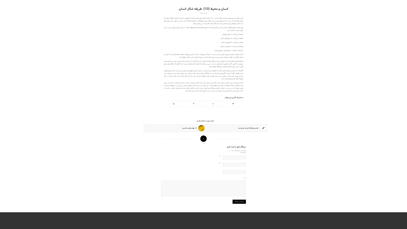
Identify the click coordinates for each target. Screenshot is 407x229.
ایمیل (219, 163)
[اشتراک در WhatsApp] (213, 104)
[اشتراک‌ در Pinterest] (193, 104)
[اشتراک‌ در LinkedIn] (174, 104)
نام (219, 156)
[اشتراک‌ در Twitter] (233, 104)
